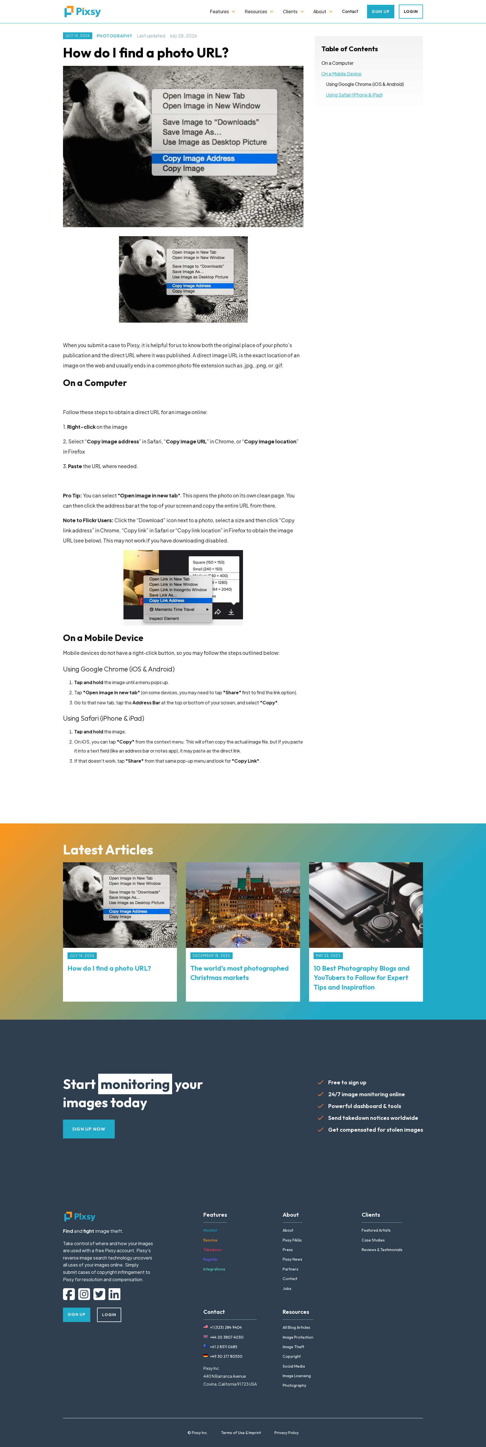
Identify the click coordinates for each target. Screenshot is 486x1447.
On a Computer (337, 63)
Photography (114, 36)
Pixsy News (292, 1259)
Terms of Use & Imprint (241, 1432)
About (288, 1230)
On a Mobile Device (341, 74)
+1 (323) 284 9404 (226, 1327)
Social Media (294, 1366)
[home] (82, 12)
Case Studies (373, 1240)
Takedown (212, 1249)
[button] (223, 11)
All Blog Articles (296, 1327)
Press (288, 1249)
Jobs (287, 1288)
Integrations (214, 1269)
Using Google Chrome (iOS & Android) (365, 84)
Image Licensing (297, 1375)
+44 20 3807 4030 (227, 1337)
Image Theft (293, 1346)
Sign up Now (88, 1129)
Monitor (210, 1230)
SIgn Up (381, 11)
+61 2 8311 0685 (223, 1346)
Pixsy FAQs (292, 1240)
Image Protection (298, 1337)
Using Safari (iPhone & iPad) (354, 95)
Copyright (292, 1356)
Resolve (210, 1240)
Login (411, 11)
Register (210, 1259)
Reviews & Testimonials (382, 1249)
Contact (350, 11)
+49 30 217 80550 (226, 1356)
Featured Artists (376, 1230)
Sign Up (77, 1314)
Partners (290, 1269)
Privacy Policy (286, 1432)
